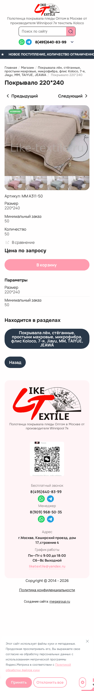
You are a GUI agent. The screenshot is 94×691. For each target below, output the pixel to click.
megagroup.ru (60, 601)
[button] (72, 42)
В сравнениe (23, 242)
